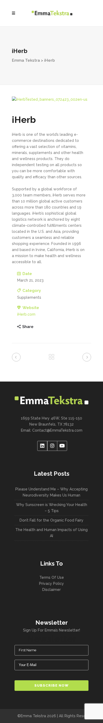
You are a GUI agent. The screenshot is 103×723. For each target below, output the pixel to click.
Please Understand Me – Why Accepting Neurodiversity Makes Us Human (51, 492)
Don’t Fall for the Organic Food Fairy (51, 520)
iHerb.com (26, 314)
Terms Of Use (51, 577)
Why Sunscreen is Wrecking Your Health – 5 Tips (51, 508)
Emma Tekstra (26, 60)
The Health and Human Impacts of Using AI (51, 533)
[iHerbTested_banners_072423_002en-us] (51, 100)
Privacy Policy (51, 583)
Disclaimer (51, 589)
